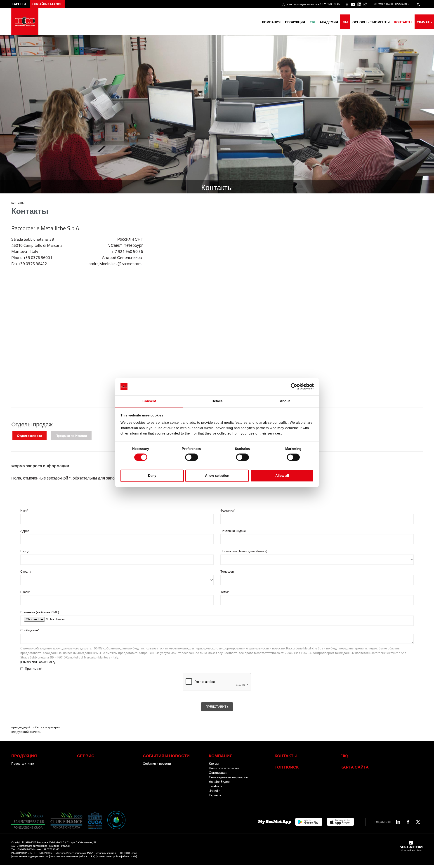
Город (24, 551)
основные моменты (371, 22)
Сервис (85, 755)
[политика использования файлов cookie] (72, 856)
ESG (312, 22)
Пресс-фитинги (22, 763)
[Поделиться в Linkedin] (398, 822)
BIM (345, 22)
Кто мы (214, 763)
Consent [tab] (149, 401)
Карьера (215, 795)
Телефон (227, 571)
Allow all (282, 475)
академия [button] (329, 22)
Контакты (286, 755)
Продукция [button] (295, 22)
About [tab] (285, 401)
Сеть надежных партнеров (228, 777)
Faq (344, 755)
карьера (19, 4)
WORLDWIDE (392, 4)
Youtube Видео (219, 781)
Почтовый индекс (233, 531)
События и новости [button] (166, 755)
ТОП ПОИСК (287, 767)
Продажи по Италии (71, 435)
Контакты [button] (403, 22)
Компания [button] (271, 22)
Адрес (24, 531)
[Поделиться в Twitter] (418, 822)
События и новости (157, 763)
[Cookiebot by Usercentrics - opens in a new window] (294, 386)
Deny (152, 475)
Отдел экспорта (29, 435)
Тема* (224, 592)
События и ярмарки (45, 727)
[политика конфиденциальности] (30, 856)
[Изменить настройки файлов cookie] (116, 856)
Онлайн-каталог (47, 4)
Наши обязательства (224, 768)
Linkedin (214, 790)
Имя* (24, 510)
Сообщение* (29, 630)
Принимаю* (33, 668)
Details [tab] (217, 401)
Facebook (215, 786)
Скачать (424, 22)
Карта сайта (354, 767)
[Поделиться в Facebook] (408, 822)
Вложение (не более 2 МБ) (39, 612)
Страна (25, 571)
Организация (218, 772)
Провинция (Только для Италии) (243, 551)
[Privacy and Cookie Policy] (38, 661)
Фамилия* (228, 510)
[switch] (191, 457)
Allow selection (217, 475)
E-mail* (25, 592)
